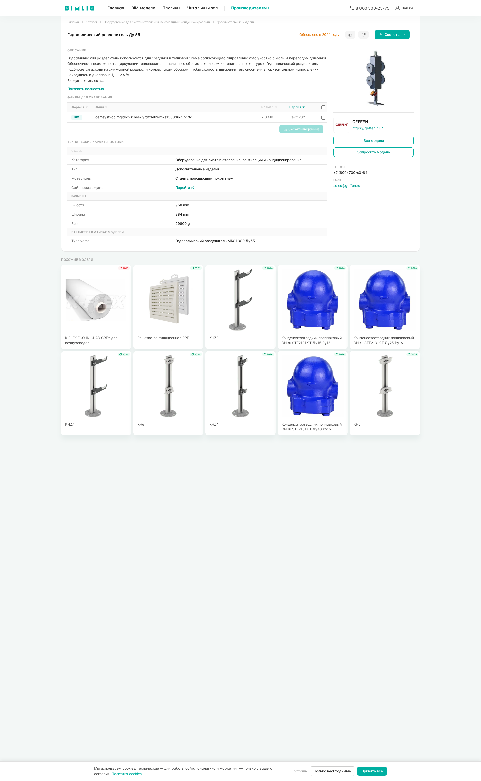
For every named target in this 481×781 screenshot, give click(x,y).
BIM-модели (143, 7)
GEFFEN (360, 121)
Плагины (171, 7)
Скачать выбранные (303, 129)
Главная (115, 7)
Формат (79, 107)
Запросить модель (373, 152)
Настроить (299, 771)
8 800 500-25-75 (372, 8)
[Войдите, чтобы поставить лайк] (350, 35)
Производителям (249, 7)
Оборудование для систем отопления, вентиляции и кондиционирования (157, 22)
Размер (269, 107)
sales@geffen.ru (346, 185)
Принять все (372, 771)
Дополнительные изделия (236, 22)
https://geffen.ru (366, 128)
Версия (297, 107)
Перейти (182, 187)
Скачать (392, 34)
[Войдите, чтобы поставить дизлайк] (363, 35)
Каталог (92, 22)
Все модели (374, 140)
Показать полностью (85, 89)
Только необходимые (332, 771)
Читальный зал (202, 7)
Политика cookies (127, 774)
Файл (101, 107)
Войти (407, 8)
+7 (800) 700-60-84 (350, 172)
